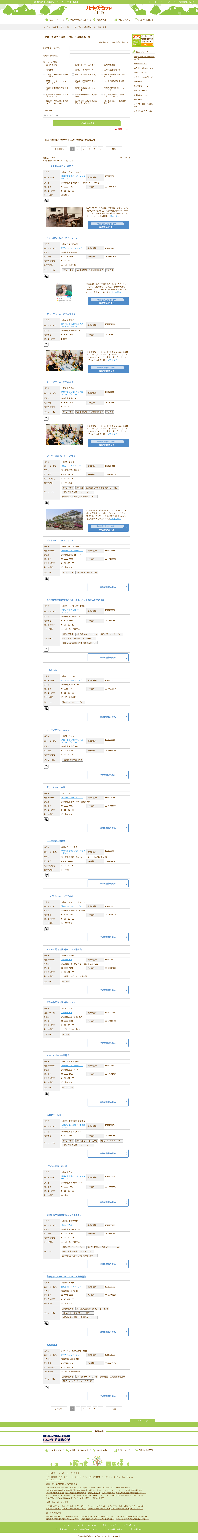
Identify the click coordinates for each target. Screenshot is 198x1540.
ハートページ (156, 2)
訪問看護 (50, 70)
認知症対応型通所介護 (134, 1490)
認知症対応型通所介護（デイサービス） (86, 82)
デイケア (104, 1477)
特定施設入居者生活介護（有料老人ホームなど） (114, 95)
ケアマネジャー (64, 1477)
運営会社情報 (136, 1529)
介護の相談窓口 (145, 20)
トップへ (141, 1421)
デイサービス (87, 1477)
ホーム (45, 27)
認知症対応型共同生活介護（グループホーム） (57, 102)
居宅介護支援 (51, 65)
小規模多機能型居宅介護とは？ (99, 1509)
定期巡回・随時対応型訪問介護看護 (57, 75)
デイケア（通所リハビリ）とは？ (74, 1509)
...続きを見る (114, 216)
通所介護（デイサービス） (86, 74)
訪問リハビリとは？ (53, 1509)
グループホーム (127, 1477)
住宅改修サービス (140, 95)
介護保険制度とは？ (53, 1506)
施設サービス (139, 99)
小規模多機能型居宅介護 (114, 81)
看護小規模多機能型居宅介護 (57, 89)
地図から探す (103, 20)
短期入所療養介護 (108, 1493)
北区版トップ (55, 20)
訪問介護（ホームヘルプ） (86, 65)
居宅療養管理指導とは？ (120, 1509)
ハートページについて (87, 1525)
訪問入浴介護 (109, 65)
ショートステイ (114, 1477)
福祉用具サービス (140, 90)
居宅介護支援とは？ (115, 1506)
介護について (124, 20)
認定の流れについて (141, 73)
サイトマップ (110, 1525)
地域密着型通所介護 (88, 1490)
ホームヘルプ (76, 1477)
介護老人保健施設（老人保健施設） (86, 95)
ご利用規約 (62, 1529)
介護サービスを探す (79, 20)
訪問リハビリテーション (85, 70)
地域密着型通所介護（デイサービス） (115, 75)
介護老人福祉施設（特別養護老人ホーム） (57, 95)
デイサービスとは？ (82, 1506)
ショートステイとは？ (99, 1506)
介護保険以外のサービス (143, 111)
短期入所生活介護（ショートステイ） (86, 89)
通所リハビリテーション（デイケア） (56, 82)
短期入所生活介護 (94, 1493)
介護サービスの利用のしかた (144, 77)
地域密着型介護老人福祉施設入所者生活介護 (86, 102)
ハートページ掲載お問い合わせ (181, 2)
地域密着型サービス (141, 86)
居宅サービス (139, 82)
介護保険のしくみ (140, 64)
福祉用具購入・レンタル (55, 1479)
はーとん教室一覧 (136, 1509)
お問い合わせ (129, 1525)
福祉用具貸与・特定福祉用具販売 (115, 102)
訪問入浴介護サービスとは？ (134, 1506)
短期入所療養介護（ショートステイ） (115, 89)
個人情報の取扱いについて (86, 1529)
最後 (114, 149)
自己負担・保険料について (143, 68)
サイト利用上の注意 (114, 1529)
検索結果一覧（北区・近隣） (96, 27)
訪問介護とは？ (67, 1506)
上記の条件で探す (86, 123)
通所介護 (76, 1490)
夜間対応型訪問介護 (112, 70)
